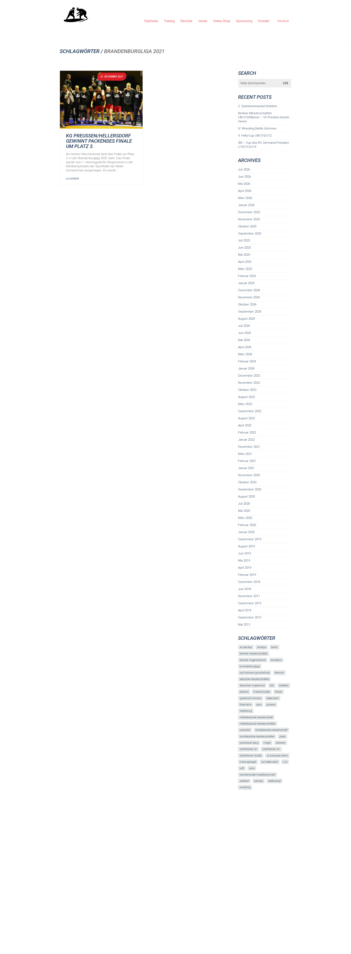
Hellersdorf (272, 698)
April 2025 (244, 262)
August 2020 (246, 496)
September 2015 (249, 603)
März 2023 (245, 404)
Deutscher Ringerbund (252, 685)
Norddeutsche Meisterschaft (271, 729)
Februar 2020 (247, 525)
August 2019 (246, 546)
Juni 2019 (244, 553)
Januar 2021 (246, 468)
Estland (244, 691)
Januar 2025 (246, 283)
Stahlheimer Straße (251, 755)
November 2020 (249, 475)
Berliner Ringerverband (253, 660)
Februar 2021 (247, 461)
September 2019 (249, 539)
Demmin (279, 672)
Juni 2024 (244, 333)
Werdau (258, 780)
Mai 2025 (244, 254)
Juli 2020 (244, 503)
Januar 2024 (246, 368)
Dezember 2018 (249, 582)
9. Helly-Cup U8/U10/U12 (255, 135)
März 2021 (245, 454)
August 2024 (246, 319)
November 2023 (249, 383)
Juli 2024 (244, 326)
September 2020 (249, 489)
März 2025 (245, 269)
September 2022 (249, 411)
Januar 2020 (246, 532)
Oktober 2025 (247, 226)
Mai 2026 (244, 184)
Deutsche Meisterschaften (254, 679)
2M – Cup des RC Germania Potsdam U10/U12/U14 (263, 145)
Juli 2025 (244, 240)
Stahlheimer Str (248, 749)
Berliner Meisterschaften (254, 653)
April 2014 (244, 610)
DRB (272, 685)
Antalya (261, 647)
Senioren (280, 742)
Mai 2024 (244, 340)
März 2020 (245, 518)
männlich (245, 729)
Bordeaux (276, 660)
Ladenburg (246, 710)
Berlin (274, 647)
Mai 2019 (244, 560)
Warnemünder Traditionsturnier (257, 774)
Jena (259, 704)
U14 (285, 761)
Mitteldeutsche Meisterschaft (256, 717)
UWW (252, 768)
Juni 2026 (244, 176)
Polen (283, 736)
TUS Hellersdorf (269, 761)
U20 (242, 768)
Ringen (267, 742)
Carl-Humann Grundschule (255, 672)
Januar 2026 (246, 205)
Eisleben (283, 685)
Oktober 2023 (247, 390)
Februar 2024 (247, 361)
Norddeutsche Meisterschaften (257, 736)
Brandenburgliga (250, 666)
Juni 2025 (244, 247)
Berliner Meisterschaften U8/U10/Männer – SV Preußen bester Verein (263, 117)
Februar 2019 (247, 575)
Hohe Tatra (245, 704)
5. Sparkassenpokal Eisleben (257, 106)
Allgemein (72, 178)
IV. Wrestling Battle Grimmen (257, 128)
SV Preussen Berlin (277, 755)
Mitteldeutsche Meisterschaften (257, 723)
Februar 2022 (247, 432)
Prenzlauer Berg (249, 742)
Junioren (270, 704)
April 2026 (244, 191)
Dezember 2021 (249, 447)
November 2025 (249, 219)
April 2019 (244, 567)
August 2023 (246, 397)
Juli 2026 (244, 169)
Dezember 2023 (249, 375)
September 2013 (249, 617)
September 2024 (249, 311)
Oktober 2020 (247, 482)
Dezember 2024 (249, 290)
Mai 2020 (244, 511)
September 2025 (249, 233)
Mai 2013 (244, 624)
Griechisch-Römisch (250, 698)
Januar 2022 (246, 439)
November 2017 (249, 596)
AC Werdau (246, 647)
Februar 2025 (247, 276)
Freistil (278, 691)
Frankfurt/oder (262, 691)
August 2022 (246, 418)
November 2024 (249, 297)
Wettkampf (274, 780)
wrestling (245, 787)
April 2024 (244, 347)
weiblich (244, 780)
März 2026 (245, 198)
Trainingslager (248, 761)
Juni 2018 (244, 589)
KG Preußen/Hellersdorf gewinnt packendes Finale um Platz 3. (99, 141)
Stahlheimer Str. (271, 749)
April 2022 (244, 425)
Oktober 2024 (247, 304)
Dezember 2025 (249, 212)
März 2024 (245, 354)
